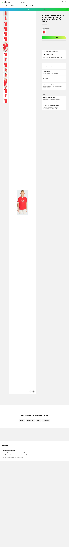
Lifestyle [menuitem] (23, 5)
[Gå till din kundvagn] (65, 2)
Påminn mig (53, 37)
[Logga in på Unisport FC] (62, 2)
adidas (38, 420)
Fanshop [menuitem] (8, 5)
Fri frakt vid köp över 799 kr (52, 51)
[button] (5, 18)
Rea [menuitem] (33, 5)
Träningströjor (30, 420)
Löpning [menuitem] (18, 5)
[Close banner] (67, 9)
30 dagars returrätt (50, 54)
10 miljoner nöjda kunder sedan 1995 (54, 57)
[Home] (6, 2)
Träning (21, 420)
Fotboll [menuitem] (3, 5)
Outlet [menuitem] (37, 5)
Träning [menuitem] (13, 5)
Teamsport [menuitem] (28, 5)
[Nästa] (33, 391)
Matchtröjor (46, 420)
